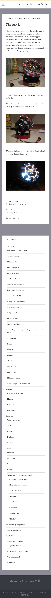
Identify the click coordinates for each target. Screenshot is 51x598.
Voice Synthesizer (13, 420)
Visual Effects (10, 536)
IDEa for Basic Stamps (15, 393)
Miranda (10, 399)
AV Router (10, 426)
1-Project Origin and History (18, 479)
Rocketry (10, 464)
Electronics (10, 416)
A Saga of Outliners (14, 546)
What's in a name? (13, 557)
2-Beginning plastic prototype (19, 485)
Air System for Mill (13, 279)
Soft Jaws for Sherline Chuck (17, 251)
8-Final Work (13, 519)
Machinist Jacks (12, 319)
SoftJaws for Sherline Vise (16, 285)
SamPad (10, 443)
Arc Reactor (15, 218)
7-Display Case (14, 513)
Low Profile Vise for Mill (15, 290)
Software (9, 389)
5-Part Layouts (14, 502)
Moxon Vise (11, 372)
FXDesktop (11, 410)
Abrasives (10, 361)
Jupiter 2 (10, 470)
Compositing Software (14, 530)
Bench (9, 344)
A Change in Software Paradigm (18, 551)
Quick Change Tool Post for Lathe (19, 384)
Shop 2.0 (10, 350)
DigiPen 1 (10, 431)
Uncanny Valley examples (16, 213)
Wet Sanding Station (14, 256)
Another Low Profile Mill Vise (17, 296)
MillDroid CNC (12, 262)
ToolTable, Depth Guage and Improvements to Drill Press (25, 331)
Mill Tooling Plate (13, 268)
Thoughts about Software (14, 542)
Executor (10, 453)
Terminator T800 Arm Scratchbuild (19, 475)
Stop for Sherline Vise (14, 307)
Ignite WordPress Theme (18, 592)
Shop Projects (10, 247)
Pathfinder (10, 355)
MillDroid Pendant (13, 378)
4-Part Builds (13, 496)
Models (8, 448)
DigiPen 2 (10, 437)
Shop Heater (11, 338)
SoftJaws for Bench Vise (15, 313)
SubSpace (10, 405)
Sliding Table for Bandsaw (16, 302)
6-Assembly (13, 508)
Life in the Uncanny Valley (32, 4)
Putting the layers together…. (17, 204)
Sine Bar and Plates (13, 324)
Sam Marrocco (35, 18)
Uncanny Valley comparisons (15, 525)
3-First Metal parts (15, 491)
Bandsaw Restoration (14, 273)
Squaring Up (11, 367)
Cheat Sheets (10, 563)
